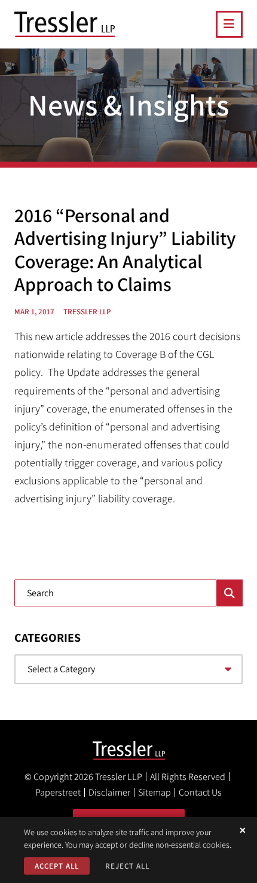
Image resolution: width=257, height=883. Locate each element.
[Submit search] (230, 592)
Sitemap (154, 792)
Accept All (57, 866)
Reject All (127, 866)
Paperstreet (58, 792)
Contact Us (200, 792)
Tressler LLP (118, 776)
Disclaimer (109, 792)
